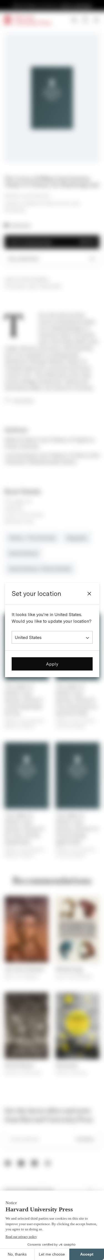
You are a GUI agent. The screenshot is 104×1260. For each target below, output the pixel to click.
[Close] (89, 593)
